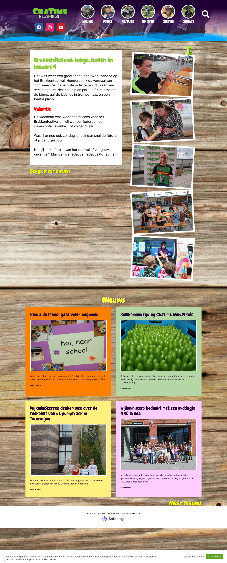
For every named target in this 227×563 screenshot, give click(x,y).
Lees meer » (35, 385)
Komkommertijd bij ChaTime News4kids (156, 314)
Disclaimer (91, 513)
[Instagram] (50, 27)
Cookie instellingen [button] (194, 556)
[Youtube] (60, 27)
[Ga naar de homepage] (50, 13)
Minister (148, 21)
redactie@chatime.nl (101, 154)
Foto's (107, 21)
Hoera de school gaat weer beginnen (64, 314)
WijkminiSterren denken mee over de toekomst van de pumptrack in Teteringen (63, 413)
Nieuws (87, 21)
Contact (188, 21)
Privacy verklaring (110, 513)
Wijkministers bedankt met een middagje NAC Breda (157, 410)
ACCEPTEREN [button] (214, 556)
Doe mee (168, 21)
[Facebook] (39, 27)
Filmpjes (128, 21)
